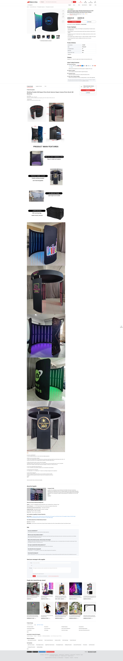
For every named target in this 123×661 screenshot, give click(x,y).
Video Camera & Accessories (32, 640)
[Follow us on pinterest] (94, 651)
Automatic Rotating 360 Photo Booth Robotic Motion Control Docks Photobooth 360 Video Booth (75, 597)
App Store (29, 651)
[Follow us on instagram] (91, 651)
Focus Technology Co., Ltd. (54, 657)
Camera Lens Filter (57, 640)
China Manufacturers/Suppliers (54, 654)
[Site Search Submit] (74, 2)
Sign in (95, 2)
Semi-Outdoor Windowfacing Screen (84, 630)
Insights (82, 654)
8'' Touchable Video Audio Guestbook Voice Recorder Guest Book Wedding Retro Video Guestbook (89, 597)
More (28, 648)
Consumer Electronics (33, 6)
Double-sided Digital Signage (83, 628)
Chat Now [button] (89, 21)
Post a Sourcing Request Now (54, 576)
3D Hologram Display (30, 626)
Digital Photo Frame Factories (49, 644)
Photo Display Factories (39, 644)
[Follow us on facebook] (88, 651)
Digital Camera (40, 640)
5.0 (85, 87)
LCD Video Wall (29, 630)
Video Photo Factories (31, 644)
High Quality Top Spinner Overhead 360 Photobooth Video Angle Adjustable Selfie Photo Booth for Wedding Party (89, 616)
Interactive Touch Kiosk (41, 517)
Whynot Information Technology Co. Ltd (75, 13)
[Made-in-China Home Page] (32, 2)
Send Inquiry (74, 21)
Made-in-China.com (57, 655)
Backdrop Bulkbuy (39, 647)
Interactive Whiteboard (33, 517)
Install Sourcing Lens (51, 651)
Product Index (78, 654)
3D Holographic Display (65, 516)
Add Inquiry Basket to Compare (46, 40)
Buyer (74, 4)
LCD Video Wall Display (49, 517)
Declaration (71, 657)
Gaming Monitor (81, 626)
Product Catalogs (40, 624)
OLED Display (46, 630)
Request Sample (83, 24)
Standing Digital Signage (30, 628)
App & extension (84, 4)
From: (31, 562)
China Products (47, 654)
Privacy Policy (76, 657)
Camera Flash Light (73, 640)
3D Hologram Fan (53, 516)
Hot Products (42, 654)
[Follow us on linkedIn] (95, 651)
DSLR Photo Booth (35, 516)
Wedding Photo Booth (68, 644)
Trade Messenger (42, 651)
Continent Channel (72, 654)
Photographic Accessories (50, 6)
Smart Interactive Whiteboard (66, 628)
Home (28, 6)
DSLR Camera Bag (65, 640)
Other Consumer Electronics (49, 640)
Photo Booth (46, 626)
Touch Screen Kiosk (47, 628)
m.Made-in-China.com (64, 655)
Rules (95, 4)
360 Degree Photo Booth (31, 647)
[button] (71, 1)
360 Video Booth (47, 516)
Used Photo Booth (91, 644)
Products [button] (42, 1)
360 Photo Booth (41, 516)
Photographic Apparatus (41, 6)
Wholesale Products (61, 654)
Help (79, 4)
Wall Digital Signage (64, 626)
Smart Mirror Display (65, 630)
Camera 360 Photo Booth (77, 644)
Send (34, 576)
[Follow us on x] (90, 651)
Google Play (35, 651)
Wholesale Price (67, 654)
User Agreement (67, 657)
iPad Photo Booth (59, 516)
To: (31, 565)
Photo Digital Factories (59, 644)
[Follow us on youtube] (92, 651)
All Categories (30, 4)
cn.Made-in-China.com (70, 655)
